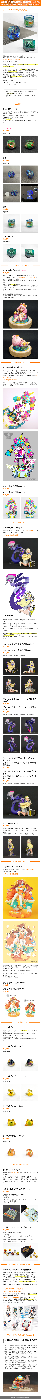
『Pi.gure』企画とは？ (12, 379)
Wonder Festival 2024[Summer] (12, 59)
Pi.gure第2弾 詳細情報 (11, 535)
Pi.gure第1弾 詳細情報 (11, 874)
